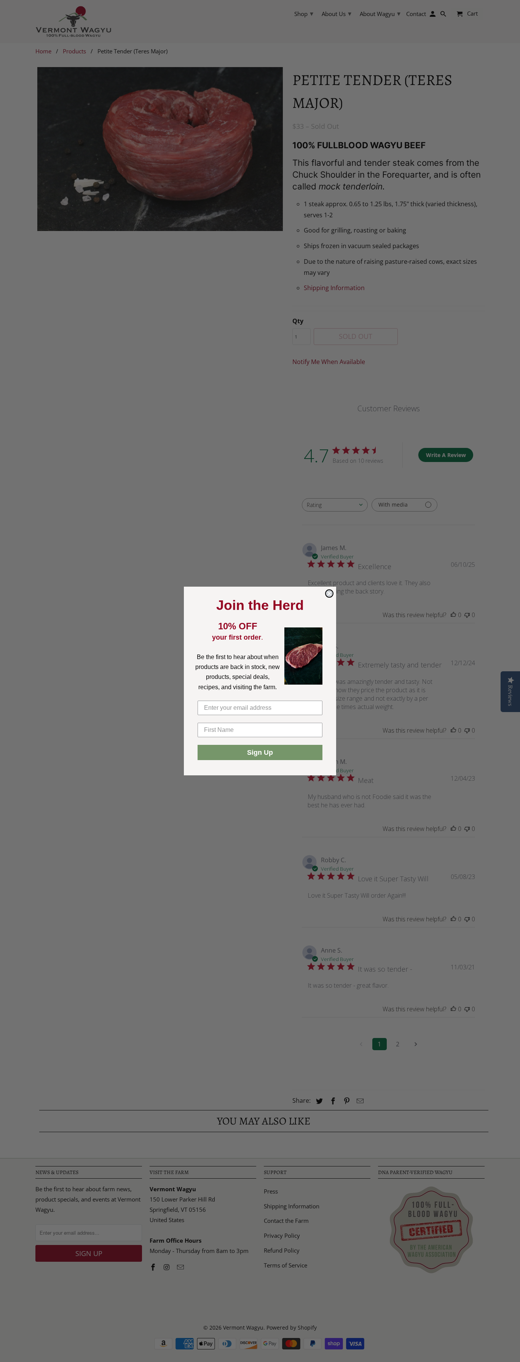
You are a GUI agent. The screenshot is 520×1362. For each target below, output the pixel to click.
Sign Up (260, 752)
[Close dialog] (329, 593)
